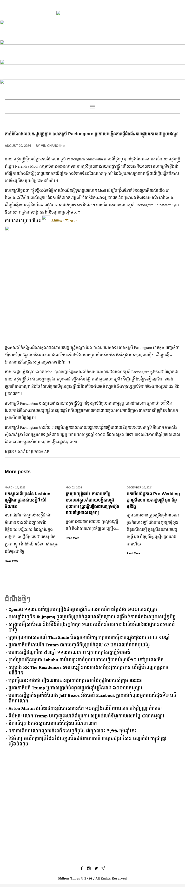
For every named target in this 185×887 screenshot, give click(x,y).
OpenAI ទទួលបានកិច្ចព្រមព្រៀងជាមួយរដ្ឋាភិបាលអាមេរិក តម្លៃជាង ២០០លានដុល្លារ (82, 610)
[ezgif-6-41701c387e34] (92, 49)
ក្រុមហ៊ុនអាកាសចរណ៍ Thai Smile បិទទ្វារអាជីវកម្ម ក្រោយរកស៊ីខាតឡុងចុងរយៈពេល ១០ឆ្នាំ (89, 638)
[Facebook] (82, 868)
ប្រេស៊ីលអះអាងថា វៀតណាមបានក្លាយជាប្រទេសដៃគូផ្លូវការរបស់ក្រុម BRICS (75, 681)
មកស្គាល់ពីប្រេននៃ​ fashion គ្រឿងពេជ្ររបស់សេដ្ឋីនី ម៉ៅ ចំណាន (27, 500)
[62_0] (92, 68)
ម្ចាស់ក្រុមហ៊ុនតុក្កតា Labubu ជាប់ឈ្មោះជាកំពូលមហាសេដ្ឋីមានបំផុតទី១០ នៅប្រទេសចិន (86, 660)
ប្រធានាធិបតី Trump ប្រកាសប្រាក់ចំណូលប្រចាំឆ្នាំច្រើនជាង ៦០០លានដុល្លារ (75, 688)
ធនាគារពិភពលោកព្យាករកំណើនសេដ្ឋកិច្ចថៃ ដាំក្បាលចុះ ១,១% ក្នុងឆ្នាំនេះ (72, 731)
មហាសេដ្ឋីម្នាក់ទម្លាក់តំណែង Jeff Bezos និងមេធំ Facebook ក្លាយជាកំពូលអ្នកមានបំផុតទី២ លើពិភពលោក (92, 698)
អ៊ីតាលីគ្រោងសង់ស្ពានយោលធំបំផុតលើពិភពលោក (52, 724)
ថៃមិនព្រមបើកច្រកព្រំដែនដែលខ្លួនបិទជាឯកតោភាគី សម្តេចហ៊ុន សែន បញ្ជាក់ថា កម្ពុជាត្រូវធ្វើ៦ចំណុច (87, 741)
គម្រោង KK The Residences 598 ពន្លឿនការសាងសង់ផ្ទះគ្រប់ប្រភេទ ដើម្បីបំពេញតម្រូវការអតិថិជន (88, 670)
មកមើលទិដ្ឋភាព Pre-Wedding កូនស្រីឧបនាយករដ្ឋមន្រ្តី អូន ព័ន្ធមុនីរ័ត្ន (153, 500)
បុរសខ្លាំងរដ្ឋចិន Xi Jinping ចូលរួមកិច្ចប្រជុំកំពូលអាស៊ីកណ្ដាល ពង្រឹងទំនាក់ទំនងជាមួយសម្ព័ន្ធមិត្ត (92, 617)
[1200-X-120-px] (92, 88)
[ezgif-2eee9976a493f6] (92, 29)
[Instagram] (89, 868)
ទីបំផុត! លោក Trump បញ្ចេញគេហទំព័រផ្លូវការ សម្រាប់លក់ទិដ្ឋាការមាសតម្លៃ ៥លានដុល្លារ (86, 716)
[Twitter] (96, 868)
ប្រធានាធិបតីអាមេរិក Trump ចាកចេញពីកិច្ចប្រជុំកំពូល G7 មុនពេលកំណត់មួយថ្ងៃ (79, 645)
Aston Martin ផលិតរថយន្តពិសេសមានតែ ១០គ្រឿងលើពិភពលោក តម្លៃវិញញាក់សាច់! (85, 709)
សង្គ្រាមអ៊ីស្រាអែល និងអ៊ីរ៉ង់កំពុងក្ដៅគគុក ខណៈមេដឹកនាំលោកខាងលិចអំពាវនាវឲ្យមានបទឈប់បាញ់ (91, 627)
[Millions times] (92, 13)
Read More (11, 560)
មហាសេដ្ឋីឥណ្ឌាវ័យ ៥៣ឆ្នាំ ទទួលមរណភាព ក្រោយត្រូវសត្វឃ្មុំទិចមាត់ (69, 653)
